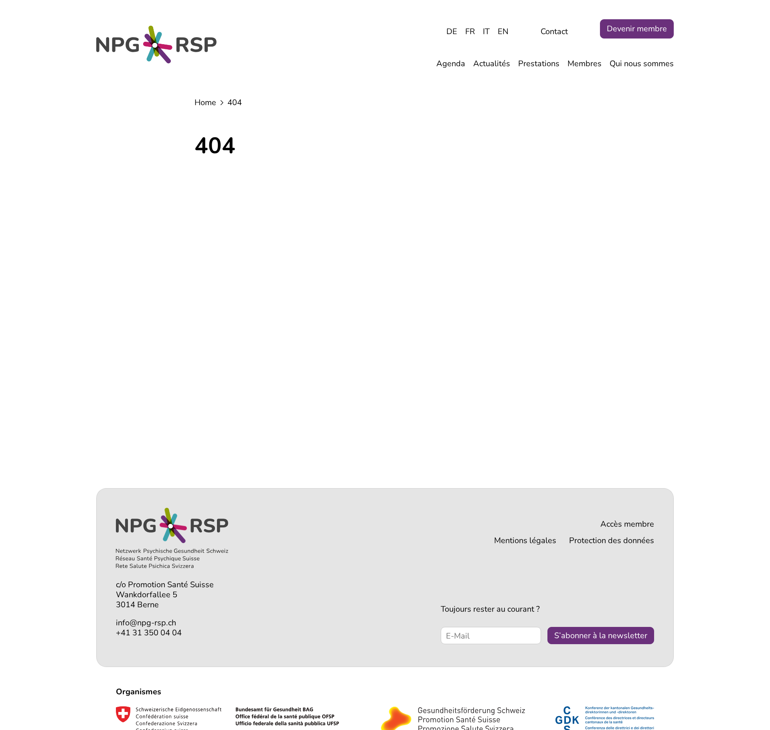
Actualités (491, 63)
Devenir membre (637, 28)
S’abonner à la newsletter (600, 635)
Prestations (538, 63)
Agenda (450, 63)
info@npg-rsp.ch (146, 622)
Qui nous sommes (642, 63)
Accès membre (627, 524)
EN (503, 31)
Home (205, 102)
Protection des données (611, 540)
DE (451, 31)
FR (470, 31)
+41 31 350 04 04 (149, 632)
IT (486, 31)
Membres (584, 63)
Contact (554, 31)
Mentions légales (525, 540)
